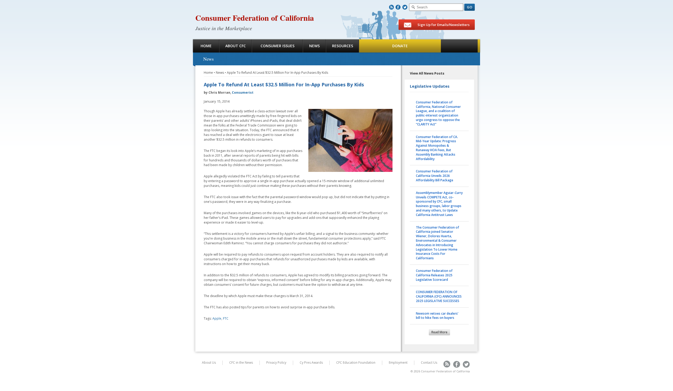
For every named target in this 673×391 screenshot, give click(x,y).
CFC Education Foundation (355, 362)
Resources (342, 45)
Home (206, 45)
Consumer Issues (277, 45)
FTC (225, 318)
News (314, 45)
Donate (400, 45)
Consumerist (242, 92)
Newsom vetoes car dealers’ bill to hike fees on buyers (437, 315)
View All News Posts (427, 73)
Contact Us (429, 362)
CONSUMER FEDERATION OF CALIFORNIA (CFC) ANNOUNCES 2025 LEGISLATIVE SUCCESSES (439, 296)
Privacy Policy (276, 362)
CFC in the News (241, 362)
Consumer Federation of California (254, 17)
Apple (216, 318)
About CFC (235, 45)
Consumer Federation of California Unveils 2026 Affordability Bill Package (434, 175)
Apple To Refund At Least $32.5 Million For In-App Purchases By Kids (277, 72)
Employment (398, 362)
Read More (439, 332)
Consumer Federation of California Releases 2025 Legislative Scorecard (434, 275)
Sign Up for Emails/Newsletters (443, 24)
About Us (209, 362)
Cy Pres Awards (311, 362)
